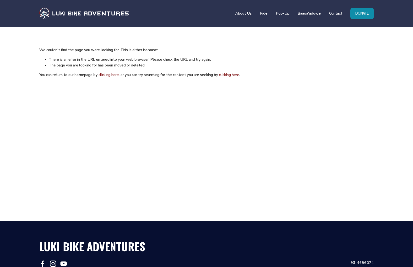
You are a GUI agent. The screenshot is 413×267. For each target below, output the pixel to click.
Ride (263, 13)
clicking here (108, 74)
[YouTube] (63, 263)
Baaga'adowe (309, 13)
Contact (335, 13)
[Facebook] (42, 263)
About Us (243, 13)
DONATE (362, 13)
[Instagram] (53, 263)
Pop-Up (282, 13)
